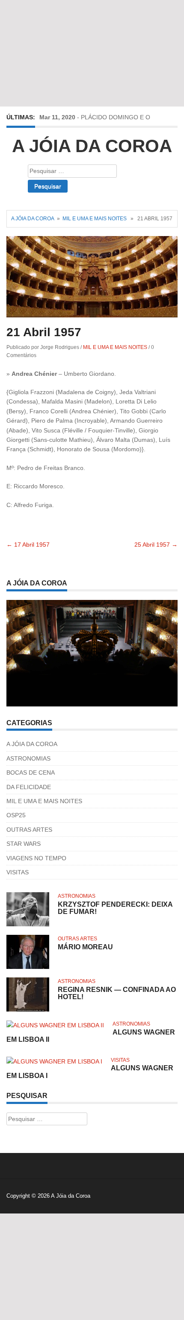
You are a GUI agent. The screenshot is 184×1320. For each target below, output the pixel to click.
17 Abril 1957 (28, 544)
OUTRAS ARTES (29, 829)
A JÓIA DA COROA (31, 744)
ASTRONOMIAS (28, 758)
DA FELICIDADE (28, 787)
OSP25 (16, 815)
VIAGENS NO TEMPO (36, 858)
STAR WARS (23, 843)
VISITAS (17, 872)
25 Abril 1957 (156, 544)
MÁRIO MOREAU (85, 947)
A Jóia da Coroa (92, 146)
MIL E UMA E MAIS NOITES (94, 219)
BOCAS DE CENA (30, 772)
